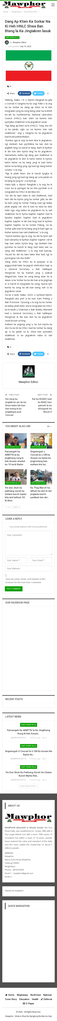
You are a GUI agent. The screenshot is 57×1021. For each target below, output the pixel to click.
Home (11, 995)
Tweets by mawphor (14, 890)
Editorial (48, 999)
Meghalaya (22, 995)
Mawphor (9, 1016)
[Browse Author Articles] (28, 371)
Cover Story (11, 999)
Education (24, 999)
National (47, 995)
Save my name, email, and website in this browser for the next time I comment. (25, 581)
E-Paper (30, 1003)
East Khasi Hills (12, 37)
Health (35, 999)
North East (35, 995)
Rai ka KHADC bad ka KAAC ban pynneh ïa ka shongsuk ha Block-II (42, 405)
